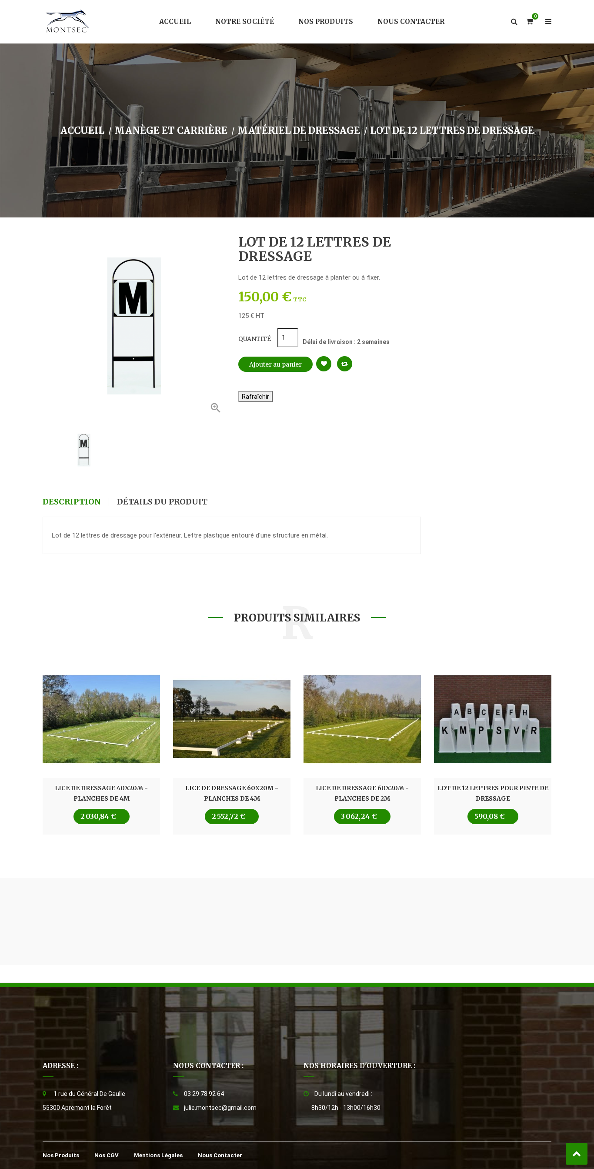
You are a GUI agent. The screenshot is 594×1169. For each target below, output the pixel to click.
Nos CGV (106, 1155)
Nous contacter (220, 1155)
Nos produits (61, 1155)
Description (72, 502)
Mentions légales (158, 1155)
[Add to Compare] (344, 363)
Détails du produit (162, 502)
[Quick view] (101, 719)
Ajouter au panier (275, 364)
